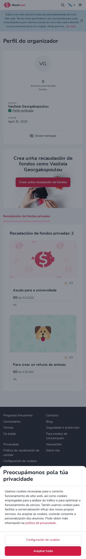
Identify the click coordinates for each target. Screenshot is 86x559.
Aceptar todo (43, 551)
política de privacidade (40, 523)
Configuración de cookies (43, 540)
